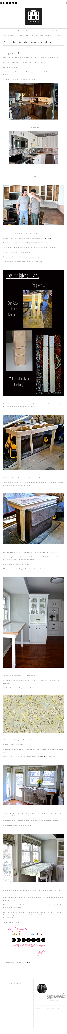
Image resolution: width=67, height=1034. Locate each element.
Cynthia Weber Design (38, 1031)
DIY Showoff (26, 963)
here (44, 238)
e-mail (43, 757)
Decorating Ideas (29, 47)
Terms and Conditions (15, 983)
